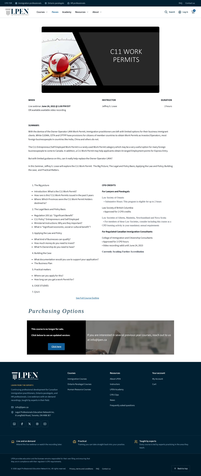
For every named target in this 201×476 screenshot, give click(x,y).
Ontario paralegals (56, 3)
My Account (157, 378)
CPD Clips (114, 394)
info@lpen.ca (21, 407)
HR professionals (77, 3)
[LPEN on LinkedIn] (14, 424)
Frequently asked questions (122, 405)
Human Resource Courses (79, 389)
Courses (41, 12)
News (112, 400)
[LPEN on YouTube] (45, 424)
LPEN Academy (117, 389)
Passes (55, 12)
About (96, 12)
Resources (80, 12)
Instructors (115, 384)
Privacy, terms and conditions (81, 468)
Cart (154, 384)
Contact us (190, 3)
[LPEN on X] (29, 424)
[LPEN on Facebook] (22, 424)
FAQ (180, 3)
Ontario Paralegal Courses (79, 384)
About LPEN (115, 378)
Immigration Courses (77, 378)
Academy (66, 12)
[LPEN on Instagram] (37, 424)
